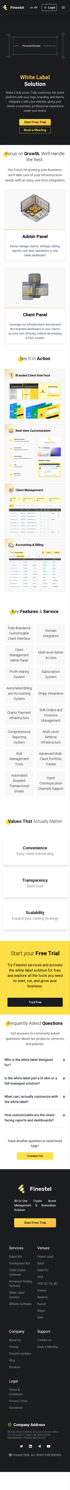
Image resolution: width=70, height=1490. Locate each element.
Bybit (40, 1263)
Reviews (14, 1367)
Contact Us (35, 1156)
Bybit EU (42, 1270)
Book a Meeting (35, 130)
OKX (40, 1277)
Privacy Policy (18, 1401)
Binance (42, 1297)
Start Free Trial (35, 122)
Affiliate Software (20, 1304)
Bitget (41, 1310)
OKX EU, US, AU (47, 1283)
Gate (40, 1317)
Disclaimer (16, 1408)
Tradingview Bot (19, 1263)
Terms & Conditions (16, 1392)
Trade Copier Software (17, 1272)
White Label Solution (16, 1295)
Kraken (41, 1290)
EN (35, 7)
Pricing (13, 1347)
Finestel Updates (20, 1353)
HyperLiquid (45, 1256)
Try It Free (35, 1002)
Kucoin (41, 1304)
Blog (12, 1360)
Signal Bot (15, 1256)
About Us (15, 1340)
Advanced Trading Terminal (20, 1284)
